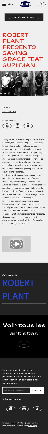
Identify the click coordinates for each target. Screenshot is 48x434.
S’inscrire (37, 390)
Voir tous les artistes (24, 329)
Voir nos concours (11, 399)
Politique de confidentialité (12, 423)
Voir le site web (9, 112)
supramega (32, 426)
